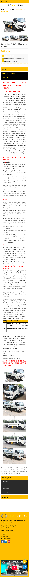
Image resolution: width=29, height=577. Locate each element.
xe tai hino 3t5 (20, 471)
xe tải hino (5, 471)
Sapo (9, 527)
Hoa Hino (4, 1)
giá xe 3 (6, 469)
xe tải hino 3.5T (12, 471)
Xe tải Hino (5, 481)
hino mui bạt (23, 469)
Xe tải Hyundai (6, 488)
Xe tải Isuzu (5, 485)
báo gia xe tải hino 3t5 (15, 468)
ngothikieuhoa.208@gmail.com (16, 58)
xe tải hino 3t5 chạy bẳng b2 (13, 473)
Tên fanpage (13, 61)
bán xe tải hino (6, 468)
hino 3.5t (11, 469)
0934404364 (12, 56)
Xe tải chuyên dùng (7, 492)
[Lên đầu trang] (25, 571)
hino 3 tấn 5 (16, 469)
